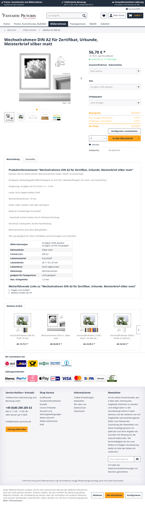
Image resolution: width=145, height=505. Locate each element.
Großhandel (45, 397)
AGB (42, 424)
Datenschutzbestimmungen (121, 468)
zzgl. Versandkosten (105, 56)
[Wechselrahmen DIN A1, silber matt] (56, 323)
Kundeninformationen (50, 401)
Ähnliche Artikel (14, 306)
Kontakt (43, 404)
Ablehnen (97, 495)
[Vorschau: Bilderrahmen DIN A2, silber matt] (9, 117)
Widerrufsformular (49, 421)
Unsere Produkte (48, 407)
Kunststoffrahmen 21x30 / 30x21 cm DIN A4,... (89, 337)
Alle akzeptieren (114, 495)
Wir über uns (80, 404)
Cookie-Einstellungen (84, 397)
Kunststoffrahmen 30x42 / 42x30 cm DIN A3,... (122, 337)
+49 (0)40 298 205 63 (19, 408)
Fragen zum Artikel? (20, 290)
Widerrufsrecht (47, 417)
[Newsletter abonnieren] (137, 459)
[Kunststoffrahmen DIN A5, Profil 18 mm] (22, 323)
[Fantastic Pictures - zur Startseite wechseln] (18, 16)
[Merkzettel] (104, 15)
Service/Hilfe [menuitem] (134, 9)
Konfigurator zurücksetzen (124, 131)
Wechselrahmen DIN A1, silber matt (55, 337)
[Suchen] (84, 15)
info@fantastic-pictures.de (18, 421)
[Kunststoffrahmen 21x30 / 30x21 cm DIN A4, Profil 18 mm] (89, 323)
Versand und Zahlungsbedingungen (50, 413)
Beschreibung (13, 159)
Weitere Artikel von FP (21, 292)
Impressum (79, 411)
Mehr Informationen (12, 500)
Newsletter (79, 401)
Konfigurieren (133, 495)
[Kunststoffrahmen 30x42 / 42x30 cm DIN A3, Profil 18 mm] (122, 323)
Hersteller (30, 159)
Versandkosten (65, 480)
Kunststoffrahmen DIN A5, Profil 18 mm (22, 337)
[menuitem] (67, 15)
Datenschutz (80, 407)
